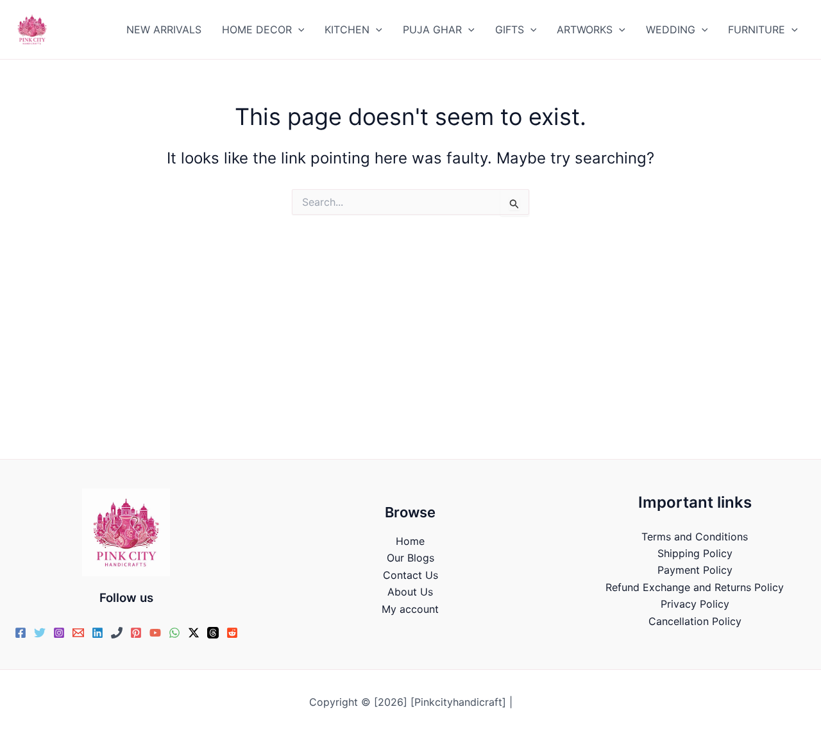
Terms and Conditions (694, 536)
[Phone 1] (117, 632)
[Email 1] (78, 632)
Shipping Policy (694, 553)
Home (410, 541)
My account (410, 609)
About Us (410, 591)
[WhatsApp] (174, 632)
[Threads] (213, 632)
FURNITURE (756, 29)
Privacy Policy (695, 603)
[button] (298, 29)
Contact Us (410, 575)
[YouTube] (155, 632)
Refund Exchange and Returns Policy (694, 587)
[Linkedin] (97, 632)
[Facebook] (20, 632)
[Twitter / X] (193, 632)
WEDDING (670, 29)
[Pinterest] (136, 632)
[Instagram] (59, 632)
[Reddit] (232, 632)
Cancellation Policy (694, 621)
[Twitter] (40, 632)
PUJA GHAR (432, 29)
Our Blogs (410, 557)
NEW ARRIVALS (163, 29)
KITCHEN (347, 29)
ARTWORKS (585, 29)
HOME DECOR (257, 29)
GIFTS (509, 29)
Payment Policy (694, 569)
